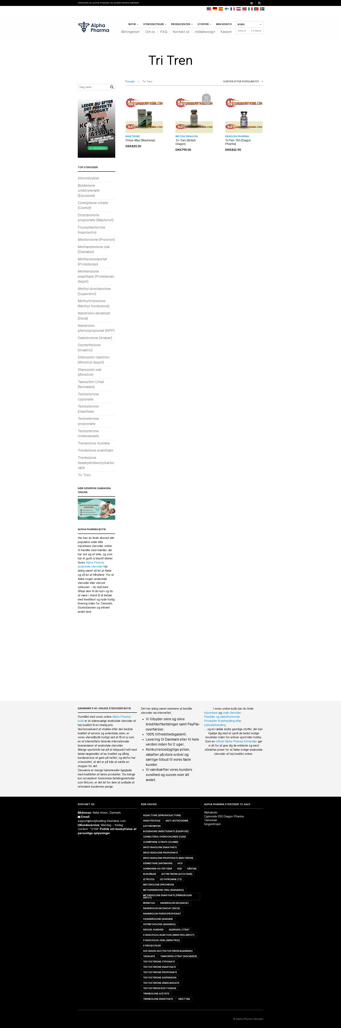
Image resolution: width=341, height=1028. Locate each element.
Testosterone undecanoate (161, 983)
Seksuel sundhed (153, 929)
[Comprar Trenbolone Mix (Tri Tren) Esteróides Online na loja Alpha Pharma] (256, 9)
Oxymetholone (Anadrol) (159, 924)
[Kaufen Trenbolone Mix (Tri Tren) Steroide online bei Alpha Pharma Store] (215, 9)
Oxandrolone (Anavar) (95, 338)
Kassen (226, 32)
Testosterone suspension (159, 977)
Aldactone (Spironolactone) (162, 815)
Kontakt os (181, 32)
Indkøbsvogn (205, 32)
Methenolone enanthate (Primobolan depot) (96, 276)
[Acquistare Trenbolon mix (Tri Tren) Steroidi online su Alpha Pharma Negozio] (250, 9)
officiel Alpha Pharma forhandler (236, 741)
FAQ (163, 32)
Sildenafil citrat (179, 929)
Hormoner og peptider (157, 868)
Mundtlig (149, 903)
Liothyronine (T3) (171, 879)
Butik (132, 24)
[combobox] (239, 82)
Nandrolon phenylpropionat (162, 913)
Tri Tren (84, 475)
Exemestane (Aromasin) (157, 863)
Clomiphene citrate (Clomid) (160, 842)
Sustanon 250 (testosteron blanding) (168, 951)
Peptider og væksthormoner (222, 716)
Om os (150, 32)
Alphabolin (210, 812)
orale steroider (232, 712)
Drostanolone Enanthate (160, 847)
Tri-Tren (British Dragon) (185, 142)
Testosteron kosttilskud (159, 988)
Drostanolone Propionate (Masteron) (168, 858)
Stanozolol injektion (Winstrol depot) (168, 935)
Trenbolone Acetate (94, 443)
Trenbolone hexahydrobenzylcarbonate (96, 463)
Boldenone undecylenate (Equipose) (89, 191)
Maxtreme (133, 136)
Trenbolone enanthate (95, 450)
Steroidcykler (153, 24)
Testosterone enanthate (159, 967)
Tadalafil (149, 956)
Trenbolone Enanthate (158, 999)
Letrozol (149, 879)
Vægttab (184, 999)
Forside (130, 81)
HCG (180, 863)
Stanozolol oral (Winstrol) (161, 940)
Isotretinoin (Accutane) (176, 874)
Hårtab (192, 868)
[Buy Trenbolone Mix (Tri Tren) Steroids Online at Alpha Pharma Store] (209, 9)
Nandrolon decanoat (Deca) (161, 908)
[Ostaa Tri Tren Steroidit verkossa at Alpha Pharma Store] (227, 9)
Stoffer (203, 24)
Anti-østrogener (177, 820)
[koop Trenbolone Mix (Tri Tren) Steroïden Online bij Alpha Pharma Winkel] (239, 9)
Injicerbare (211, 712)
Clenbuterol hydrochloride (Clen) (164, 836)
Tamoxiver (210, 820)
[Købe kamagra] (96, 509)
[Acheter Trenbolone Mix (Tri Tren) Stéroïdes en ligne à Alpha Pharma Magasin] (233, 9)
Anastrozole (151, 820)
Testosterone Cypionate (159, 961)
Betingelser (130, 32)
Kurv (241, 24)
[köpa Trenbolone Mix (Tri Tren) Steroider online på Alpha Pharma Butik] (262, 9)
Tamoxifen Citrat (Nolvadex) (178, 956)
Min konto (224, 24)
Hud (179, 868)
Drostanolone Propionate (160, 852)
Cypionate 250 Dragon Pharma (224, 816)
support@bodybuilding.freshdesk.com (102, 821)
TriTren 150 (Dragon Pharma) (238, 142)
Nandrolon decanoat (174, 903)
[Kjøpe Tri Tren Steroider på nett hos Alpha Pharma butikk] (244, 9)
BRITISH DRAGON (186, 136)
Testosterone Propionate (160, 972)
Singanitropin (212, 824)
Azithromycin (152, 826)
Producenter (180, 24)
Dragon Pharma (237, 136)
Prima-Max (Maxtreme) (140, 140)
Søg (112, 87)
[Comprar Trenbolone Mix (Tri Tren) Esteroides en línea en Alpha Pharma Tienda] (221, 9)
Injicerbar (149, 874)
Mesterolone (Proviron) (96, 240)
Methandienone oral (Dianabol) (163, 890)
